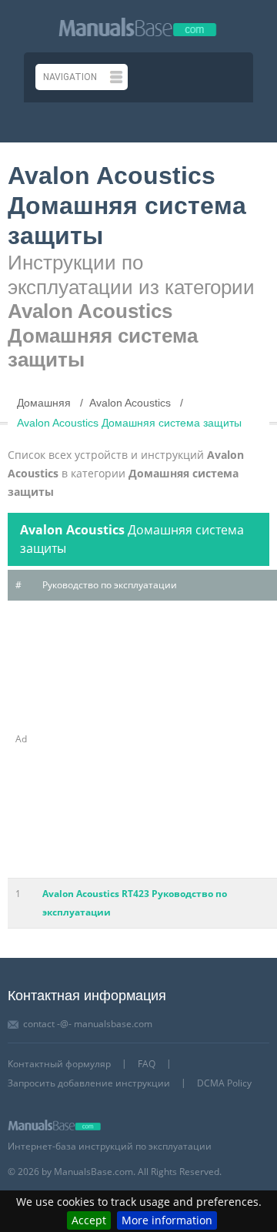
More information (167, 1220)
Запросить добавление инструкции (89, 1083)
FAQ (146, 1063)
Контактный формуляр (59, 1063)
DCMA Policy (224, 1083)
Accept (89, 1220)
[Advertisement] (138, 739)
